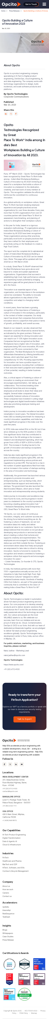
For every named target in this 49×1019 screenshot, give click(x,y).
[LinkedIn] (6, 114)
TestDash (6, 917)
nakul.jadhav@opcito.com (14, 655)
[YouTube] (22, 764)
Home (3, 11)
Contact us (7, 896)
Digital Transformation (11, 838)
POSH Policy (23, 1013)
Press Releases (14, 11)
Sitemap (34, 1013)
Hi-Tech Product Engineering (14, 835)
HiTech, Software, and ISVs (13, 868)
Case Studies (8, 936)
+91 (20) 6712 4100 (12, 669)
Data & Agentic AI (10, 841)
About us (6, 886)
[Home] (11, 4)
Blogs (5, 930)
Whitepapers (8, 933)
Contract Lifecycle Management (16, 871)
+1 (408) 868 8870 (10, 820)
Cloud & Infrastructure (12, 845)
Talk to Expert (24, 719)
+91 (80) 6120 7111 (10, 806)
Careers (6, 893)
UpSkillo (6, 907)
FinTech (6, 857)
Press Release (8, 940)
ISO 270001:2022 (31, 1011)
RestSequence (8, 914)
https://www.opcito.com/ (13, 665)
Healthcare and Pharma (12, 861)
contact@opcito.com (10, 791)
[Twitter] (11, 114)
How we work (8, 889)
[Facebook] (16, 114)
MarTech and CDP (10, 864)
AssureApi (7, 910)
